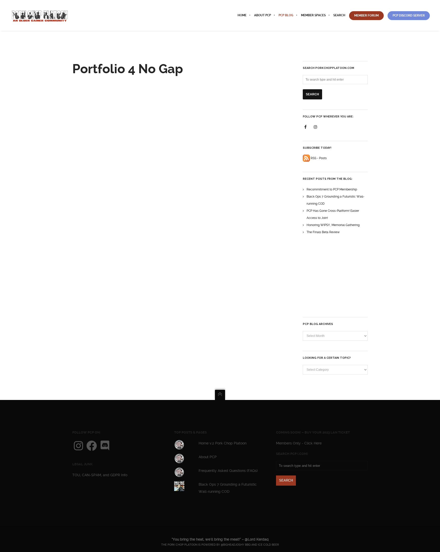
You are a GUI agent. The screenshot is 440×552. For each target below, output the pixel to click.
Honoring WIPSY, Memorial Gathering (333, 225)
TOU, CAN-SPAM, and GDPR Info (99, 475)
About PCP (208, 457)
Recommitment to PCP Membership (332, 189)
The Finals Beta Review (323, 232)
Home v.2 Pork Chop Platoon (222, 443)
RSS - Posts (318, 158)
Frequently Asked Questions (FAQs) (228, 471)
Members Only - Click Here (299, 443)
